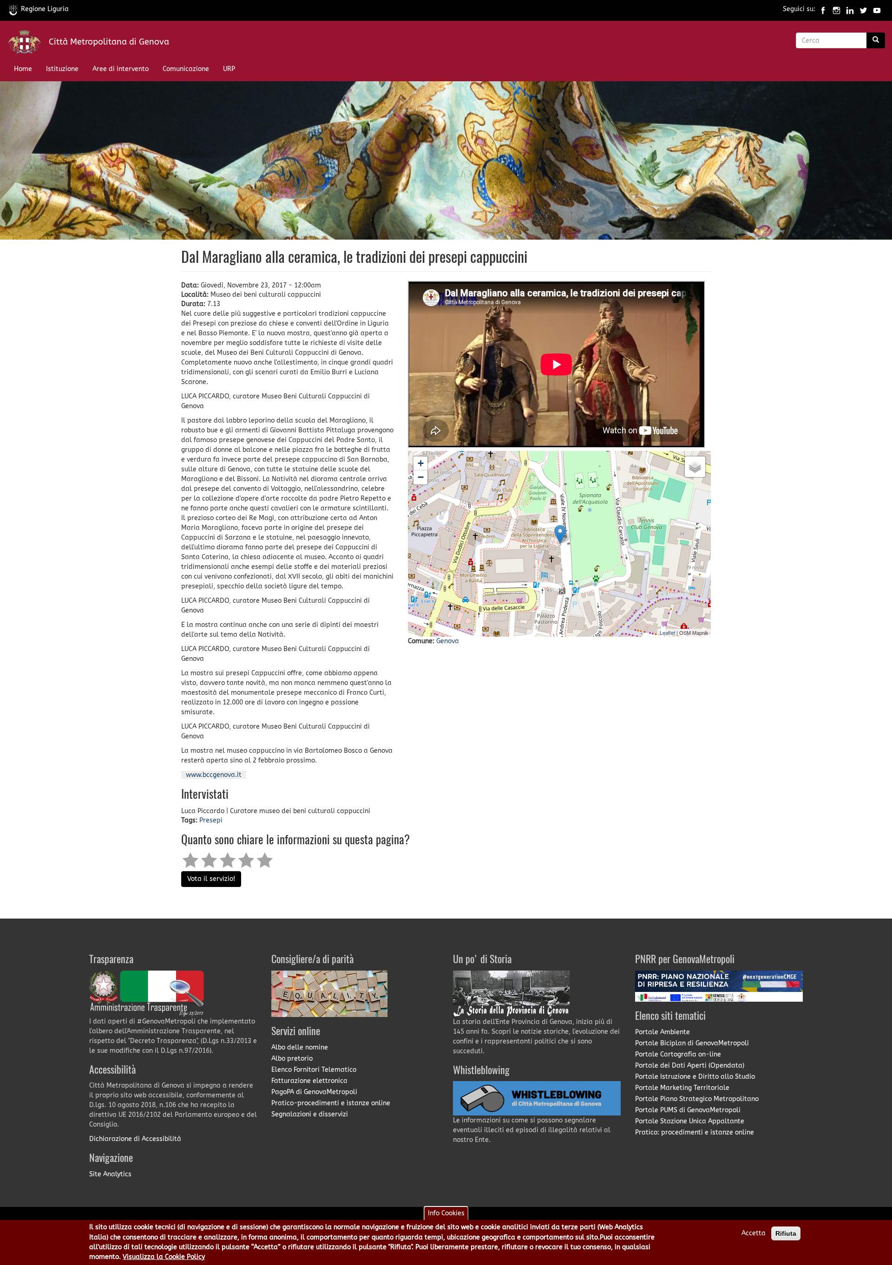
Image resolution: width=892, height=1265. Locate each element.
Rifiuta (785, 1233)
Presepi (211, 820)
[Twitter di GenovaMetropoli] (863, 9)
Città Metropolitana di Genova (109, 42)
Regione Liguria (45, 9)
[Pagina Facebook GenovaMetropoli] (823, 9)
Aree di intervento (120, 69)
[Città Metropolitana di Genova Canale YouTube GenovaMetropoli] (877, 9)
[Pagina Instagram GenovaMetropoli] (836, 9)
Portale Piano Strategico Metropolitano (697, 1099)
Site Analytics (110, 1174)
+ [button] (421, 463)
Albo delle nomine (299, 1047)
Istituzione (62, 69)
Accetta (753, 1233)
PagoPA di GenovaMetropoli (314, 1092)
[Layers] (695, 466)
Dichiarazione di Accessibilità (135, 1139)
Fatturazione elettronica (309, 1081)
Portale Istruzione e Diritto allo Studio (695, 1077)
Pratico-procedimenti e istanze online (330, 1103)
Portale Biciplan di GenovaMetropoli (692, 1043)
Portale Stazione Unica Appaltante (689, 1121)
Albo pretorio (292, 1059)
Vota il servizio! (211, 879)
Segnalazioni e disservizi (309, 1114)
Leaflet (667, 632)
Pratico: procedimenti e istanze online (694, 1132)
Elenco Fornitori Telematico (313, 1070)
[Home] (28, 44)
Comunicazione (186, 69)
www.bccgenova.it (214, 775)
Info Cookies (446, 1213)
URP (229, 69)
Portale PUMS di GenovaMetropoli (688, 1110)
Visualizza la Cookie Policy (164, 1257)
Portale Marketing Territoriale (682, 1088)
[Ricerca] (875, 40)
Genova (447, 641)
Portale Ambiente (662, 1032)
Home (23, 69)
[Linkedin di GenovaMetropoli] (850, 9)
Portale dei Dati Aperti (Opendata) (689, 1065)
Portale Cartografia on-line (678, 1054)
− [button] (421, 477)
